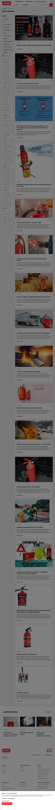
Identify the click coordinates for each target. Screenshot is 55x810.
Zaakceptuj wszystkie (7, 803)
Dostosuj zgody (5, 801)
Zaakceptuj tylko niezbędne (8, 798)
